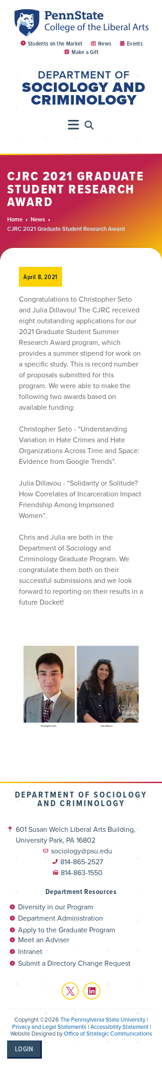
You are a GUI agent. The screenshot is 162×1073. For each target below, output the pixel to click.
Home (14, 220)
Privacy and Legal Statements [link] (49, 1027)
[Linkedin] (91, 991)
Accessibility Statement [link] (119, 1027)
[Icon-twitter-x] (70, 991)
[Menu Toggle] (74, 125)
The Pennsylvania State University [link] (102, 1019)
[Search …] (89, 125)
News (38, 220)
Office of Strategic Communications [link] (108, 1033)
